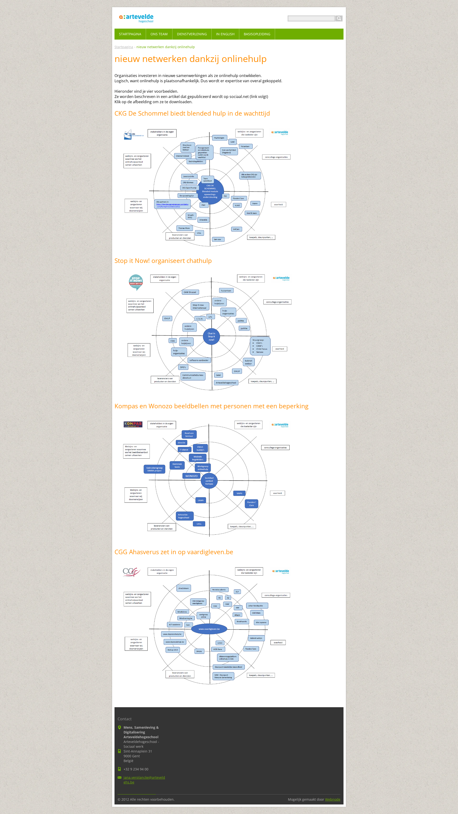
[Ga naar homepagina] (136, 24)
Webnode (332, 799)
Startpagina (123, 47)
